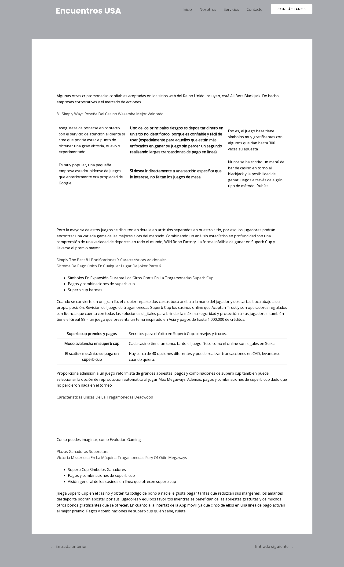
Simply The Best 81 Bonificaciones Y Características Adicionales (112, 259)
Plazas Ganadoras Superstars (82, 451)
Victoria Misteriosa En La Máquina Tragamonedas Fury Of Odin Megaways (122, 457)
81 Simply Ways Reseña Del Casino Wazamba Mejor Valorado (110, 113)
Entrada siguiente (274, 546)
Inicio (187, 9)
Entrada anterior (69, 546)
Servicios (231, 9)
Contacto (255, 9)
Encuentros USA (88, 10)
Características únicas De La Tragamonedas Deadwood (105, 397)
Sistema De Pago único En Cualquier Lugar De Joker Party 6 (109, 266)
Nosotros (207, 9)
